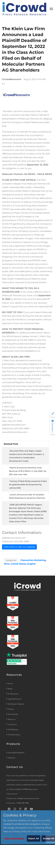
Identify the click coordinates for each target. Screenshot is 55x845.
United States (18, 564)
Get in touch (12, 794)
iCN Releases (13, 730)
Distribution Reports (16, 704)
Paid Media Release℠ (16, 753)
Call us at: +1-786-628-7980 (18, 803)
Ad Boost (11, 758)
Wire (6, 564)
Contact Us (12, 724)
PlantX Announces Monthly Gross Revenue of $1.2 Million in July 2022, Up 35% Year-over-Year (27, 471)
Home (10, 684)
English (31, 564)
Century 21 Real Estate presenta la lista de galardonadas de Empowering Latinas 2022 (28, 484)
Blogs (10, 689)
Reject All (33, 838)
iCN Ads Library (14, 735)
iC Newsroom (13, 694)
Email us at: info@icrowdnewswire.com (23, 798)
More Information (14, 838)
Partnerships (13, 714)
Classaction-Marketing (33, 560)
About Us (11, 719)
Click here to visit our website (19, 547)
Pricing (11, 709)
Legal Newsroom (15, 699)
